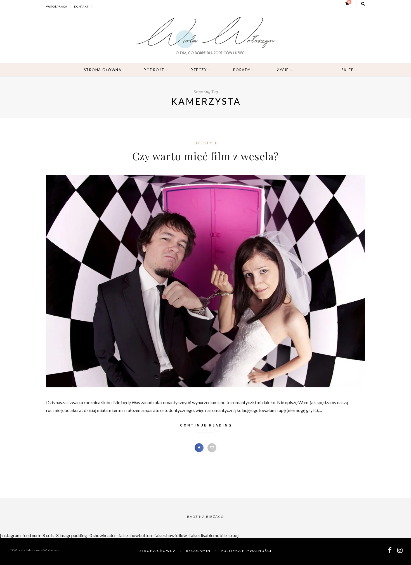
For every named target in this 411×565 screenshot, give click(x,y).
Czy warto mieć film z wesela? (205, 156)
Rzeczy (199, 70)
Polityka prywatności (246, 551)
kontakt (81, 6)
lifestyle (205, 142)
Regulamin (198, 551)
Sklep (348, 70)
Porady (242, 70)
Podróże (154, 70)
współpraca (56, 6)
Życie (283, 70)
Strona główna (103, 70)
